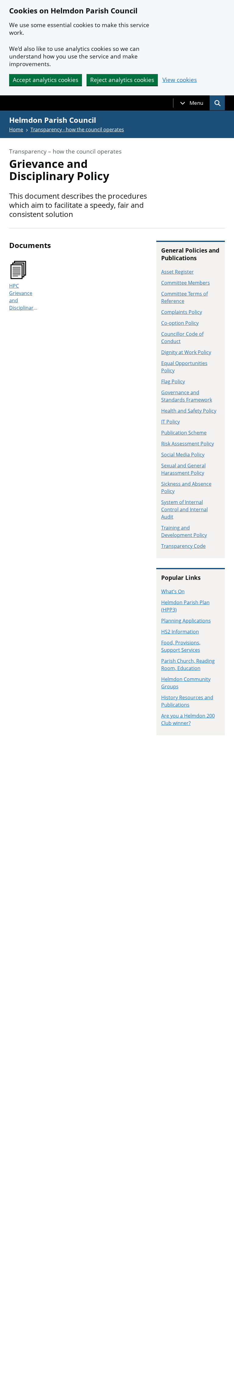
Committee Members (185, 282)
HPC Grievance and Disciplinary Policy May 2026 (22, 296)
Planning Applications (186, 620)
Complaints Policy (181, 312)
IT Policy (170, 421)
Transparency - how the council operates (77, 129)
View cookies (179, 80)
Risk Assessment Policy (187, 443)
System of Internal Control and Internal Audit (184, 509)
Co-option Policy (180, 323)
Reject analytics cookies (122, 80)
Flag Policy (173, 381)
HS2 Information (180, 631)
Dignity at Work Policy (186, 352)
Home (16, 129)
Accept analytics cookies (45, 80)
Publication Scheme (184, 432)
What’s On (173, 591)
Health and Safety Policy (188, 410)
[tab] (192, 103)
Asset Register (177, 271)
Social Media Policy (182, 454)
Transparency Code (183, 546)
